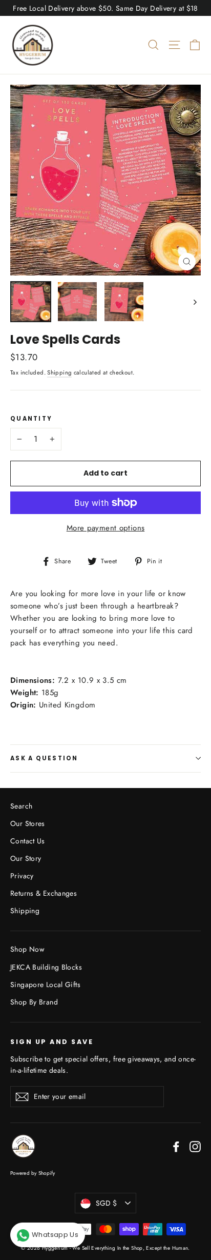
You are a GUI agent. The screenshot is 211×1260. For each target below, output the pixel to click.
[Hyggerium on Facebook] (176, 1145)
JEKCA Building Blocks (46, 967)
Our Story (25, 858)
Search (21, 806)
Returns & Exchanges (43, 893)
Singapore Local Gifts (45, 984)
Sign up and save (51, 1041)
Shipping (59, 372)
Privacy (22, 876)
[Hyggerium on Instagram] (195, 1145)
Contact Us (27, 841)
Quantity (31, 419)
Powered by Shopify (32, 1173)
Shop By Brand (34, 1002)
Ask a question (44, 758)
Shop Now (27, 949)
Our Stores (27, 823)
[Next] (194, 301)
